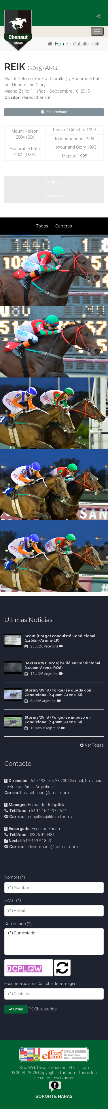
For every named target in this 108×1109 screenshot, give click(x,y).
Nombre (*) (14, 877)
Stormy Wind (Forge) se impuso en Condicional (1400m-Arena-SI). (57, 719)
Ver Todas (94, 745)
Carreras (63, 226)
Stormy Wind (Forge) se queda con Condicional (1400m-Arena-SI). (57, 692)
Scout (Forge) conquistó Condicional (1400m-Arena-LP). (59, 638)
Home (61, 44)
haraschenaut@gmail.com (36, 792)
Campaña (54, 195)
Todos (42, 226)
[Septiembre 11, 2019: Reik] (54, 413)
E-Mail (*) (12, 900)
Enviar (17, 1009)
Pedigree (54, 182)
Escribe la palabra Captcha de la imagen (40, 983)
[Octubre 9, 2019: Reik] (54, 270)
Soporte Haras (54, 1096)
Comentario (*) (18, 923)
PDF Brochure (56, 112)
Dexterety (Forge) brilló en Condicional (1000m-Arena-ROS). (62, 665)
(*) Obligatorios (43, 1009)
